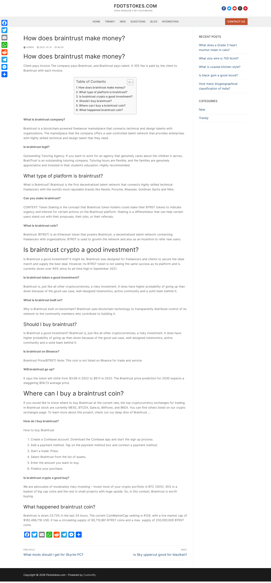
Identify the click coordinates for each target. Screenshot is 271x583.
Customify (90, 574)
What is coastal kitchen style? (219, 67)
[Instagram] (240, 8)
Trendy (204, 118)
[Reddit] (4, 52)
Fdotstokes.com (135, 6)
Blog (60, 47)
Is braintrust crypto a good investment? (105, 96)
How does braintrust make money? (102, 87)
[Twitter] (229, 8)
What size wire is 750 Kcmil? (219, 58)
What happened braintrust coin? (101, 110)
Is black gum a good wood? (218, 75)
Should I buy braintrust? (95, 101)
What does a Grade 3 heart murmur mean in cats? (218, 47)
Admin (30, 47)
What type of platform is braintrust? (103, 92)
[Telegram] (4, 59)
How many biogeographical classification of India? (218, 86)
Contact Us (236, 21)
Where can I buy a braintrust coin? (102, 105)
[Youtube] (234, 8)
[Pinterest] (245, 8)
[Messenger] (4, 67)
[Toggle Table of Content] (128, 82)
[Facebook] (224, 8)
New (202, 109)
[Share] (4, 74)
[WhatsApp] (4, 45)
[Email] (4, 37)
